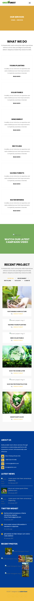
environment (22, 278)
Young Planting (17, 65)
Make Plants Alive (17, 417)
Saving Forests (17, 173)
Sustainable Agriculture (17, 311)
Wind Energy (17, 119)
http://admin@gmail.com (12, 517)
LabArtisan (23, 592)
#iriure (19, 524)
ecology (18, 280)
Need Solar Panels (17, 338)
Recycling (17, 146)
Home (13, 20)
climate (27, 280)
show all (11, 278)
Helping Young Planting (17, 325)
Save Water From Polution (17, 384)
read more (16, 76)
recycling (7, 280)
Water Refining (17, 200)
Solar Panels (17, 92)
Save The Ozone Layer (17, 371)
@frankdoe (7, 534)
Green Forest (18, 314)
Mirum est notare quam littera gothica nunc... (18, 489)
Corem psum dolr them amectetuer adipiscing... (19, 479)
